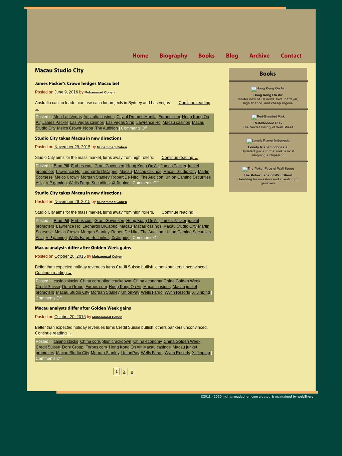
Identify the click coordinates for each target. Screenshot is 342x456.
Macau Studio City (179, 171)
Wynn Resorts (177, 292)
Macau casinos (176, 122)
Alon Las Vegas (67, 117)
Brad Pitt (61, 166)
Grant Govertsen (109, 166)
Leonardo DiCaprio (100, 171)
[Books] (206, 56)
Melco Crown (69, 128)
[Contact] (291, 56)
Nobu (88, 128)
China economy (147, 281)
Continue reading (180, 157)
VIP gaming (56, 183)
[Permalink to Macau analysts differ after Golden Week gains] (83, 247)
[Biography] (173, 56)
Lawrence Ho (148, 122)
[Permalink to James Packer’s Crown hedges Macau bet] (77, 83)
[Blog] (232, 56)
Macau (126, 171)
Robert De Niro (125, 177)
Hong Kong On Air (142, 166)
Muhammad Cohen (99, 92)
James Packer (55, 122)
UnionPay (130, 292)
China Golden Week (182, 281)
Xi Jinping (121, 183)
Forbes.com (169, 117)
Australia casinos (99, 117)
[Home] (140, 56)
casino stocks (66, 281)
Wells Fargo (152, 292)
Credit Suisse (48, 286)
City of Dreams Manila (137, 117)
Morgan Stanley (95, 177)
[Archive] (259, 56)
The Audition (106, 128)
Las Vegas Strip (120, 122)
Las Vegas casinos (87, 122)
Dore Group (72, 286)
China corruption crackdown (105, 281)
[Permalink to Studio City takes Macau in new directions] (78, 138)
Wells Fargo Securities (89, 183)
